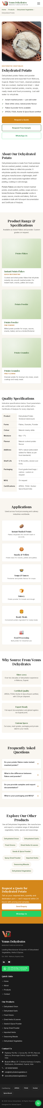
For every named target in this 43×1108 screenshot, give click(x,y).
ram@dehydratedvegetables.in (16, 1072)
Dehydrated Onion (11, 839)
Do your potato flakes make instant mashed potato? (19, 763)
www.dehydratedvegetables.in (16, 1076)
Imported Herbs (32, 858)
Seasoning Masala (21, 864)
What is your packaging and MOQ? (19, 796)
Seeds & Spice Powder (21, 851)
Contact (7, 994)
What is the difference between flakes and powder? (17, 774)
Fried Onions (10, 845)
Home (4, 10)
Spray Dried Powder (13, 858)
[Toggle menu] (38, 3)
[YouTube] (9, 962)
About (6, 985)
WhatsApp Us (21, 136)
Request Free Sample (21, 128)
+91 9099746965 (11, 1068)
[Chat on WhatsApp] (38, 1103)
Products (11, 10)
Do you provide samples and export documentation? (19, 786)
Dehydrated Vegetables (25, 10)
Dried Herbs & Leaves (29, 845)
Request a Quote (21, 120)
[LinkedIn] (4, 962)
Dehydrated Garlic (31, 839)
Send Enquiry (21, 906)
